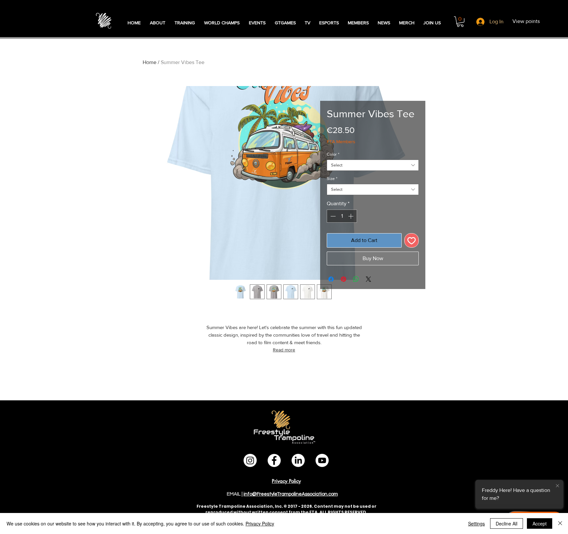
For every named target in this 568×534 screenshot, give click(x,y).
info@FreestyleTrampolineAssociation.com (291, 494)
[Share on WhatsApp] (356, 279)
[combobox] (373, 165)
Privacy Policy (260, 523)
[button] (460, 21)
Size (332, 178)
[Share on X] (368, 279)
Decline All (506, 523)
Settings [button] (476, 523)
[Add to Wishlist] (411, 240)
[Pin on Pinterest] (343, 279)
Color (333, 154)
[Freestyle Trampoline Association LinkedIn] (298, 460)
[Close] (560, 523)
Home (149, 62)
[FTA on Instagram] (250, 460)
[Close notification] (557, 486)
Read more (284, 349)
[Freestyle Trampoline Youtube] (322, 460)
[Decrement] (332, 216)
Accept (539, 523)
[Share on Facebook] (331, 279)
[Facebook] (274, 460)
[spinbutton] (342, 216)
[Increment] (351, 216)
